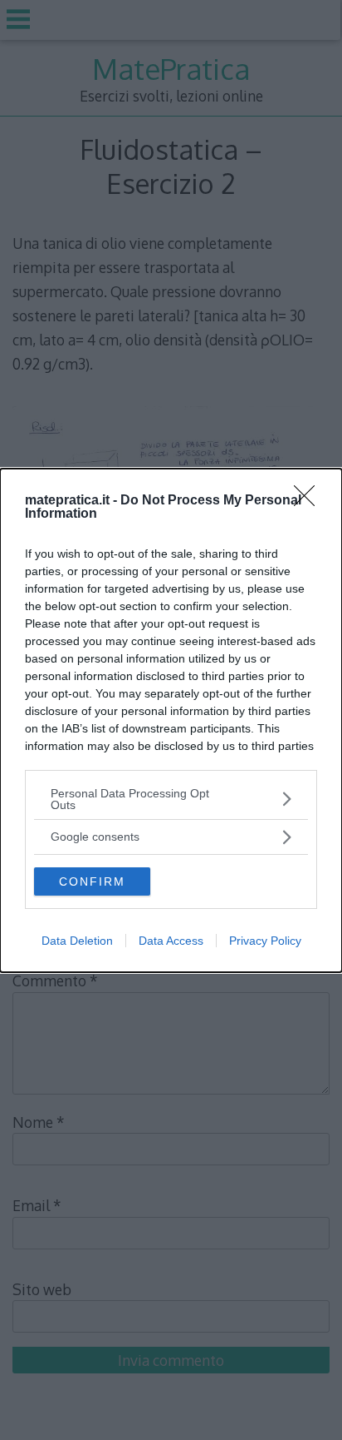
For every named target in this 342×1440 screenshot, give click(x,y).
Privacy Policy (265, 940)
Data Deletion (77, 940)
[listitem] (171, 799)
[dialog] (171, 720)
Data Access (171, 940)
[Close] (309, 501)
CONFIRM (92, 881)
